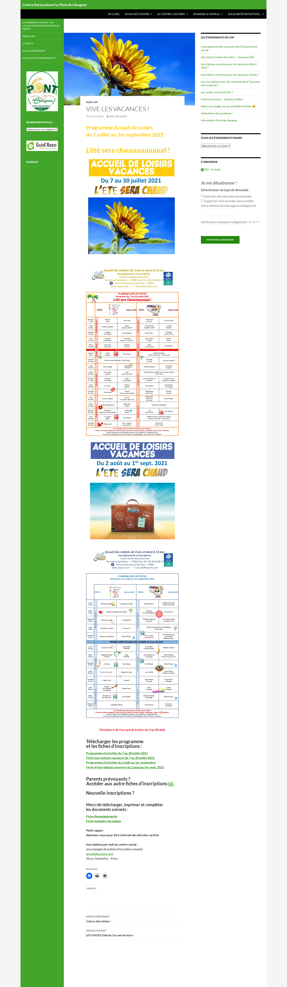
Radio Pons (28, 36)
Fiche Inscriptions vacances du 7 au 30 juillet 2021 (120, 758)
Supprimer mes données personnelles (229, 201)
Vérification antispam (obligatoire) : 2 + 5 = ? (230, 222)
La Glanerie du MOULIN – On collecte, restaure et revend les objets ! (40, 25)
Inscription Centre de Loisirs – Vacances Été (227, 57)
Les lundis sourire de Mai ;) (217, 92)
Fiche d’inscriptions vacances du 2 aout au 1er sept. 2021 (125, 767)
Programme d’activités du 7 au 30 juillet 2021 (117, 753)
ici (170, 783)
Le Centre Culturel (171, 14)
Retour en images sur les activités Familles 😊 (228, 106)
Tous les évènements (34, 51)
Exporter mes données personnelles (228, 196)
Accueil (114, 14)
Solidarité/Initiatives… (244, 14)
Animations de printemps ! (217, 113)
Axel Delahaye (118, 116)
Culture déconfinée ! (98, 919)
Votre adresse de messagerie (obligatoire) (228, 205)
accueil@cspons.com (99, 854)
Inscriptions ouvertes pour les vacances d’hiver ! (230, 74)
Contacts (28, 43)
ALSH (89, 102)
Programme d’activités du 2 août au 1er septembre (121, 762)
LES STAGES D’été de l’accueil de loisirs (109, 933)
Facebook (32, 162)
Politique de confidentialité (38, 58)
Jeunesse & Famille (206, 14)
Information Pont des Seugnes (219, 120)
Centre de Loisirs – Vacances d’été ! (222, 99)
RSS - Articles (212, 169)
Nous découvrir (137, 14)
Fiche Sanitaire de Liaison (103, 821)
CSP (95, 102)
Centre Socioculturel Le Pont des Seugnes (54, 5)
